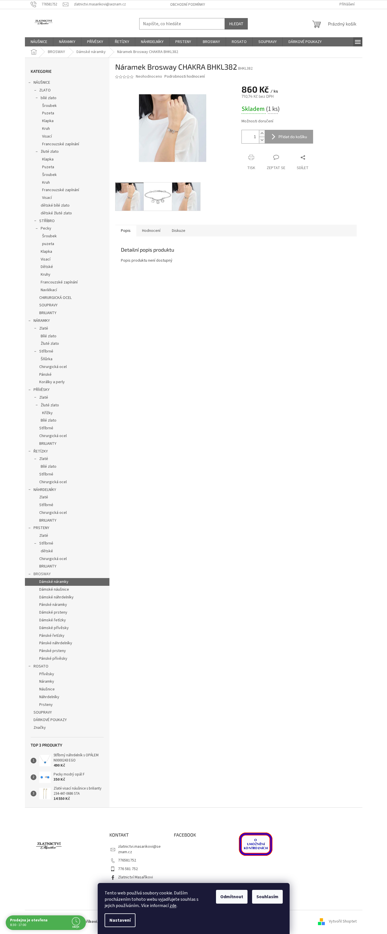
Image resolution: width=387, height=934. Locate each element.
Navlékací (49, 290)
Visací (47, 136)
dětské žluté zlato (56, 213)
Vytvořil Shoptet (343, 922)
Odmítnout (231, 897)
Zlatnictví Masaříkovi (135, 877)
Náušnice (47, 689)
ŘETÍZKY (41, 451)
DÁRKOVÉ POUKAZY (50, 720)
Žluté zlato (50, 343)
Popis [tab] (126, 231)
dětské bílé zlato (55, 205)
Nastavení (120, 920)
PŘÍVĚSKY (42, 390)
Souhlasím (267, 897)
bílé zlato (48, 98)
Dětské (47, 267)
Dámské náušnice (54, 589)
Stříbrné (46, 351)
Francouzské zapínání (60, 144)
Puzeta (48, 113)
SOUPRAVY (48, 305)
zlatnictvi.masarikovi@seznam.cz (139, 849)
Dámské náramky (53, 582)
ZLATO (45, 90)
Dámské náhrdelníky (56, 597)
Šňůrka (46, 359)
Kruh (46, 129)
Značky (40, 728)
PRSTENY (41, 528)
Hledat (236, 23)
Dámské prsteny (53, 612)
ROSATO (41, 666)
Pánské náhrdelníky (55, 643)
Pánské (45, 374)
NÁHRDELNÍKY (45, 490)
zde (173, 905)
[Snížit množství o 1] (262, 140)
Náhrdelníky (49, 697)
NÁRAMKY (42, 321)
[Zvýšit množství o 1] (262, 133)
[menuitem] (39, 41)
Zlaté (43, 328)
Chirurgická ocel (53, 367)
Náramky (46, 681)
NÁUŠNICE (42, 82)
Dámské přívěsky (54, 628)
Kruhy (45, 274)
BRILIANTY (47, 313)
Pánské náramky (53, 605)
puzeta (48, 244)
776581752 (127, 860)
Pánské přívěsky (53, 658)
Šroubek (49, 106)
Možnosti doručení (257, 121)
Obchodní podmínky (187, 4)
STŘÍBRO (47, 221)
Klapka (48, 121)
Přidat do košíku (292, 136)
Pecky (46, 228)
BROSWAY (42, 574)
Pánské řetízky (51, 636)
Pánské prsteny (52, 651)
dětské (47, 551)
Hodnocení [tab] (151, 231)
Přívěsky (46, 674)
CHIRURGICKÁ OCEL (55, 298)
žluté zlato (50, 151)
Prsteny (46, 705)
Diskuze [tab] (178, 231)
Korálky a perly (52, 382)
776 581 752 (128, 869)
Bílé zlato (48, 336)
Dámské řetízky (52, 620)
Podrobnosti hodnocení (184, 76)
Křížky (47, 413)
